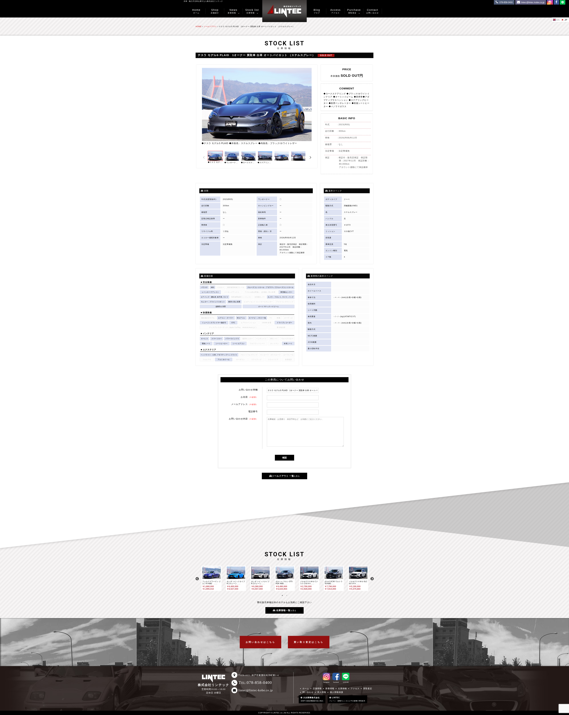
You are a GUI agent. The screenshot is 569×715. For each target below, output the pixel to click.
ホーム (305, 688)
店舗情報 (317, 688)
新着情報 (329, 688)
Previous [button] (203, 116)
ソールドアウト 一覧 (286, 476)
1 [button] (282, 595)
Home (196, 11)
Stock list (252, 11)
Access (335, 11)
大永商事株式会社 (312, 699)
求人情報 (321, 692)
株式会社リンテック (213, 685)
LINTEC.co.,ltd (279, 713)
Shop (215, 11)
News (232, 11)
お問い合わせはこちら (260, 642)
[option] (257, 106)
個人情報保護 (336, 692)
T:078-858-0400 (255, 682)
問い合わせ (308, 692)
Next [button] (311, 116)
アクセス (355, 688)
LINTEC (347, 699)
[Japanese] (564, 19)
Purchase (354, 11)
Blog (317, 11)
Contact (372, 11)
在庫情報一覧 (285, 610)
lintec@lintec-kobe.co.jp (255, 690)
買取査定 (367, 688)
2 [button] (286, 595)
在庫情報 (342, 688)
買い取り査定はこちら (308, 642)
